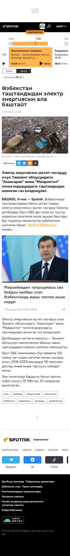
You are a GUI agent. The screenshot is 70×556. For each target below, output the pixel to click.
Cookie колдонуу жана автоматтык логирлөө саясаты (22, 503)
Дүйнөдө (17, 393)
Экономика (50, 393)
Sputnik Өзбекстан (42, 225)
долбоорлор (55, 401)
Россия (53, 449)
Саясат (27, 449)
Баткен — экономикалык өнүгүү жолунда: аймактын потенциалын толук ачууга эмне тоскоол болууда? (30, 59)
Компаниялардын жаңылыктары (21, 491)
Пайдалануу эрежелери (40, 481)
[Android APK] (13, 520)
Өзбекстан (9, 401)
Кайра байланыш (12, 510)
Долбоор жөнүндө (13, 481)
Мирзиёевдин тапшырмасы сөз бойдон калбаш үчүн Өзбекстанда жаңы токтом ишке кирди (34, 294)
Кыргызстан (10, 449)
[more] (64, 309)
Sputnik (8, 156)
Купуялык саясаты (13, 496)
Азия (6, 393)
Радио (39, 449)
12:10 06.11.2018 (11, 112)
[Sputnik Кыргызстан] (11, 27)
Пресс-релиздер (32, 486)
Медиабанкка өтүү (45, 156)
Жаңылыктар (33, 393)
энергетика (24, 401)
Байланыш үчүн (11, 486)
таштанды (40, 401)
